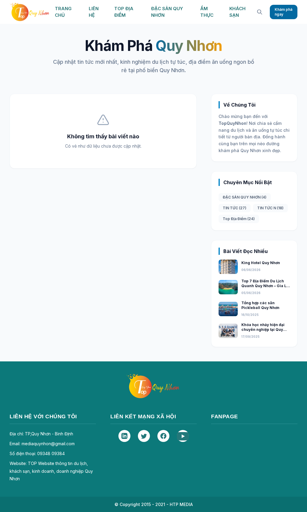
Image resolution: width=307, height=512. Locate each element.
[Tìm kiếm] (259, 12)
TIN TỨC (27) (234, 208)
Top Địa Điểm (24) (239, 218)
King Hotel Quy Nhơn (260, 262)
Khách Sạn (237, 12)
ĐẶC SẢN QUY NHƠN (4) (245, 197)
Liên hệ (94, 12)
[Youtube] (183, 436)
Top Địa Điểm (123, 12)
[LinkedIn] (124, 436)
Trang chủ (63, 12)
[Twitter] (144, 436)
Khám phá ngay (283, 11)
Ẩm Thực (206, 12)
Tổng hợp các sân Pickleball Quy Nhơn (260, 305)
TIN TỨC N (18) (270, 208)
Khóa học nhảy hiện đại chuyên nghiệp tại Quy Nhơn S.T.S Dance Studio (264, 329)
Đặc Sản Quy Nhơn (167, 12)
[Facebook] (163, 436)
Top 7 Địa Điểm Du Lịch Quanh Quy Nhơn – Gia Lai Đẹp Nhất (265, 286)
